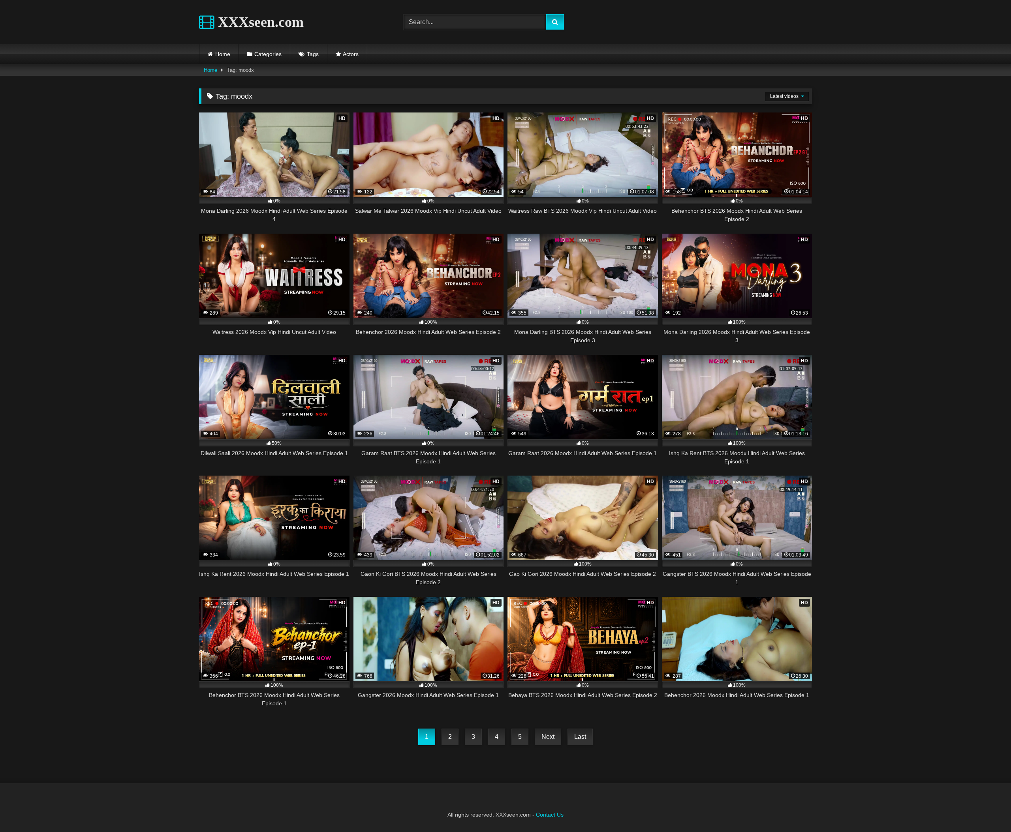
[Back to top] (986, 808)
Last (580, 736)
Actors (351, 54)
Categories (268, 54)
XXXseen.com (259, 22)
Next (547, 736)
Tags (313, 54)
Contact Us (550, 814)
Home (222, 54)
